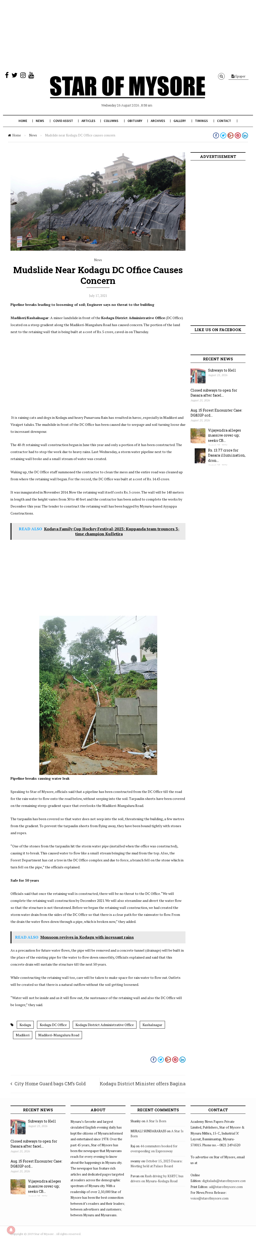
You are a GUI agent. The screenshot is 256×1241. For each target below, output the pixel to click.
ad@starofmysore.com (226, 1187)
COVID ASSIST (63, 121)
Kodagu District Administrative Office (105, 1024)
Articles (88, 121)
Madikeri (23, 1035)
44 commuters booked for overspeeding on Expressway (154, 1148)
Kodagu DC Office (53, 1024)
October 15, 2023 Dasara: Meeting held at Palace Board (156, 1163)
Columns (111, 121)
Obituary (135, 121)
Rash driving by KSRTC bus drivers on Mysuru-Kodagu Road (157, 1178)
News (40, 121)
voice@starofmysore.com (209, 1198)
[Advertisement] (128, 35)
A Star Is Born (156, 1121)
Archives (158, 121)
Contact (224, 121)
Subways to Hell (222, 370)
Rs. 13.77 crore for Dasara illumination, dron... (227, 455)
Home (22, 121)
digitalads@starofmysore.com (224, 1181)
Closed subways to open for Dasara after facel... (213, 393)
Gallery (180, 121)
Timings (201, 121)
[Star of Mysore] (127, 93)
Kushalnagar (152, 1024)
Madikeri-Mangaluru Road (58, 1035)
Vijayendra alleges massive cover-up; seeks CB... (224, 435)
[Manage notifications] (11, 1230)
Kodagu (25, 1024)
